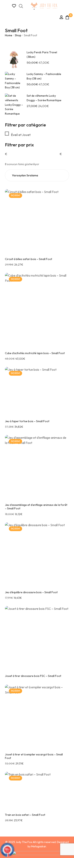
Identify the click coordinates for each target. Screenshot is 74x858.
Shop (18, 35)
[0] (67, 17)
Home (8, 35)
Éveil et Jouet (21, 135)
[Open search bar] (21, 6)
